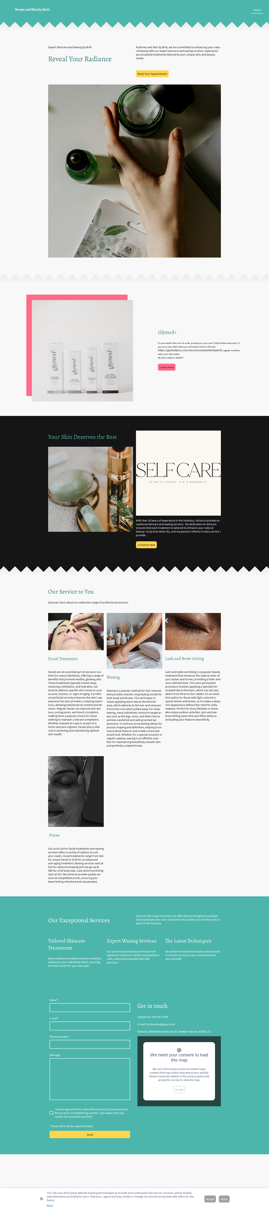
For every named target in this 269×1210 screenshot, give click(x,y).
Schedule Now (146, 545)
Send (90, 1134)
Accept (179, 1089)
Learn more (167, 367)
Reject (224, 1199)
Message (55, 1055)
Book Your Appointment (152, 74)
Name (54, 1000)
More (50, 1205)
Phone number (59, 1036)
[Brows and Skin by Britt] (46, 15)
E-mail (54, 1018)
